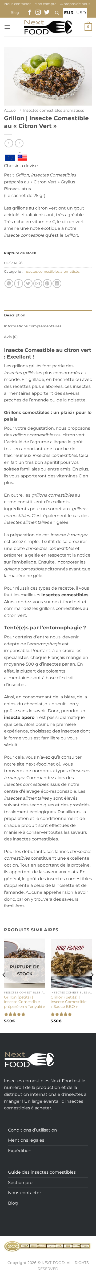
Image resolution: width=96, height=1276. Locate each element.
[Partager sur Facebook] (18, 283)
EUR (69, 12)
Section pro (20, 1182)
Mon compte (45, 4)
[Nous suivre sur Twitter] (46, 13)
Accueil (11, 110)
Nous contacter (17, 4)
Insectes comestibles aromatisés (53, 110)
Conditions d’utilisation (32, 1130)
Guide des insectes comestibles (42, 1172)
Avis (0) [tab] (11, 337)
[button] (7, 26)
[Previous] (4, 985)
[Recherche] (57, 13)
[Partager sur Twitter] (28, 283)
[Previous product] (19, 143)
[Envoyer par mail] (37, 283)
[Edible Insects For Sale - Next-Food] (48, 27)
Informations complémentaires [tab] (32, 326)
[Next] (92, 985)
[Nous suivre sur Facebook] (29, 13)
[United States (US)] (22, 158)
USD (81, 12)
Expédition (19, 1150)
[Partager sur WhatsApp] (9, 283)
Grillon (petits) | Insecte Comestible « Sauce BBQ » (68, 1002)
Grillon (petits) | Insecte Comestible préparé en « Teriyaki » (24, 1002)
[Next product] (9, 143)
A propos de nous (75, 4)
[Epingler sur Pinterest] (47, 283)
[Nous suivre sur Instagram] (38, 13)
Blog (15, 13)
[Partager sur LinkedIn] (57, 283)
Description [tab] (14, 315)
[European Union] (10, 158)
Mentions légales (26, 1140)
